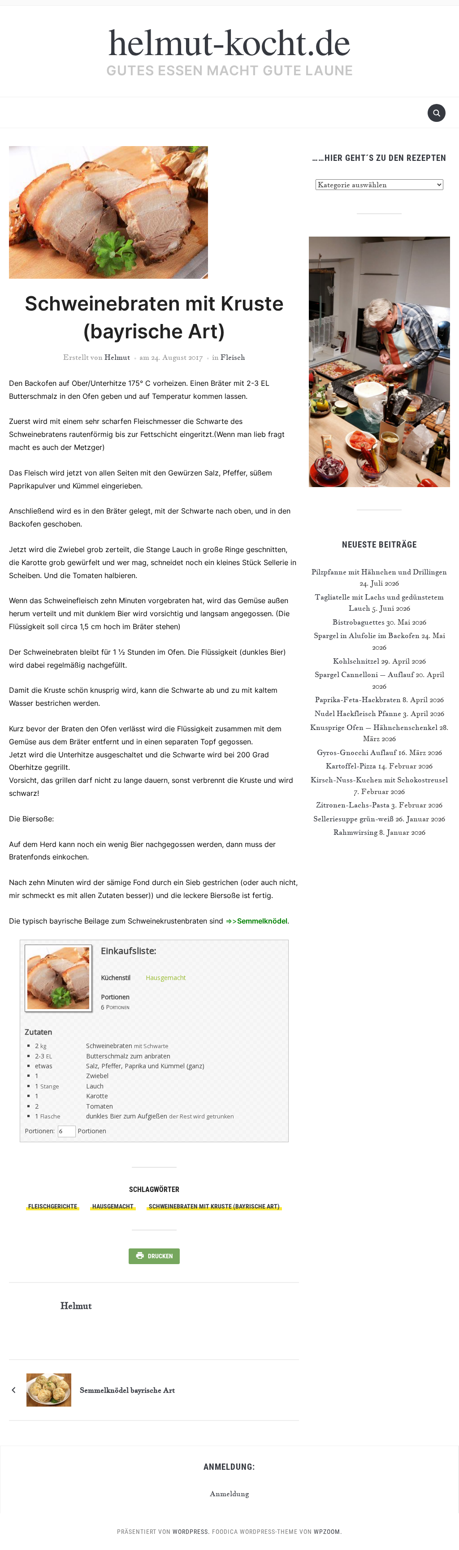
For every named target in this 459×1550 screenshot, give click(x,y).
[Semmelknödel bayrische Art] (49, 1388)
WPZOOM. (328, 1531)
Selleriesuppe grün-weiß (353, 818)
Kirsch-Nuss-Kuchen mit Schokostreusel (379, 779)
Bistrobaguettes (359, 621)
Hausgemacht (166, 977)
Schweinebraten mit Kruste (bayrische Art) (214, 1206)
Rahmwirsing (355, 832)
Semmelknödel (262, 920)
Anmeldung (229, 1493)
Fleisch (233, 357)
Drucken (160, 1256)
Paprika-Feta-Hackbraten (358, 699)
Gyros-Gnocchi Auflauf (356, 752)
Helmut (117, 357)
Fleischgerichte (52, 1206)
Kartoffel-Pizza (351, 765)
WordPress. (191, 1531)
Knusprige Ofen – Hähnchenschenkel (373, 727)
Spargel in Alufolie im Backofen (367, 635)
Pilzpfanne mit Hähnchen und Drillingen (379, 571)
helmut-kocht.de (229, 40)
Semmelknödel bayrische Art (127, 1390)
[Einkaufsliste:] (58, 1009)
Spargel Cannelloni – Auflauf (364, 674)
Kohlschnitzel (356, 660)
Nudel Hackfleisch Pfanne (358, 713)
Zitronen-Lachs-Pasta (353, 804)
